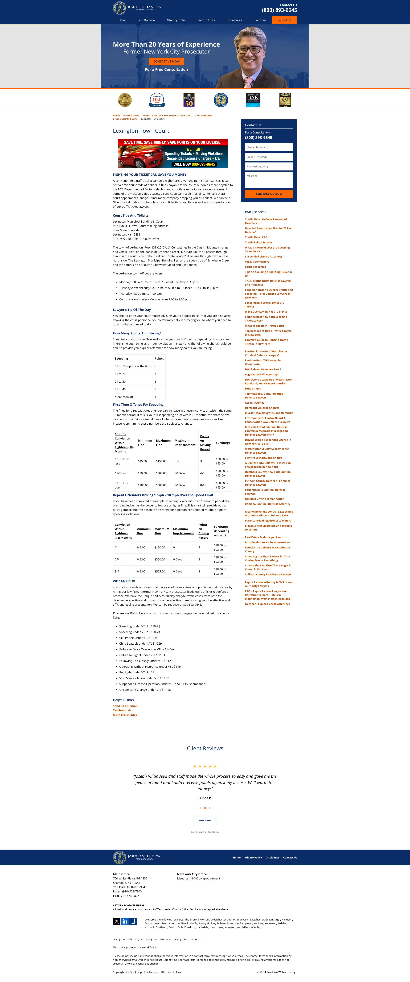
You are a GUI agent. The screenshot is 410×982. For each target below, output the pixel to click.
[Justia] (133, 921)
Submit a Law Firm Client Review (205, 832)
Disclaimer (272, 857)
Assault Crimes (254, 402)
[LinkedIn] (125, 921)
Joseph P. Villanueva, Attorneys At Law (158, 972)
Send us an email (125, 706)
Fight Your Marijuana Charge (263, 458)
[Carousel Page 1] (200, 808)
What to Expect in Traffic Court (264, 325)
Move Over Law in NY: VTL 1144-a (266, 311)
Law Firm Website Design (277, 972)
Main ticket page (125, 715)
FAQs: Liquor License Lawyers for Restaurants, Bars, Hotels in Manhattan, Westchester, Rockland (267, 595)
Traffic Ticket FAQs (257, 237)
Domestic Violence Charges (262, 408)
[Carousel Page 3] (209, 808)
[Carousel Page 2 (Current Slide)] (205, 808)
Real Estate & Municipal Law (263, 537)
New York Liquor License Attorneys (267, 604)
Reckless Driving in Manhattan (264, 499)
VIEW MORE (205, 820)
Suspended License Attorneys (263, 256)
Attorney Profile (176, 20)
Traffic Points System (258, 242)
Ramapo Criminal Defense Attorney (267, 504)
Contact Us (284, 20)
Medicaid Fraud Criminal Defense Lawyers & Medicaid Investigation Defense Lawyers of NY (266, 430)
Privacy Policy (253, 857)
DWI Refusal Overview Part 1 (263, 369)
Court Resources (255, 267)
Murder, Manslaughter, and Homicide (269, 413)
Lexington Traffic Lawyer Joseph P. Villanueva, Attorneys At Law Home (137, 8)
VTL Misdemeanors (257, 261)
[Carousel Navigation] (205, 807)
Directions (260, 20)
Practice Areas (206, 20)
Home (122, 20)
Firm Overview (146, 20)
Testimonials (234, 20)
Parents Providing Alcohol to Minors (268, 520)
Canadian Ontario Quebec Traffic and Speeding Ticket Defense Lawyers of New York (269, 293)
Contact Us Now (166, 61)
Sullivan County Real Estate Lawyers (268, 574)
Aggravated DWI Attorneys (262, 374)
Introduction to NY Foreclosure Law (268, 542)
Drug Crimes (253, 388)
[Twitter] (116, 921)
